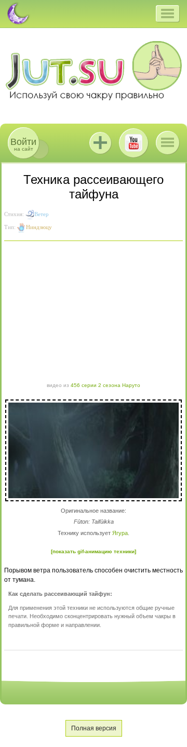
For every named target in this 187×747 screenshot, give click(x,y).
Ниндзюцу (39, 227)
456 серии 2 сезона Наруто (105, 385)
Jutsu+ (100, 143)
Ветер (41, 214)
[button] (167, 13)
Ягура (120, 533)
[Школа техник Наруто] (93, 70)
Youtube (133, 142)
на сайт (23, 144)
